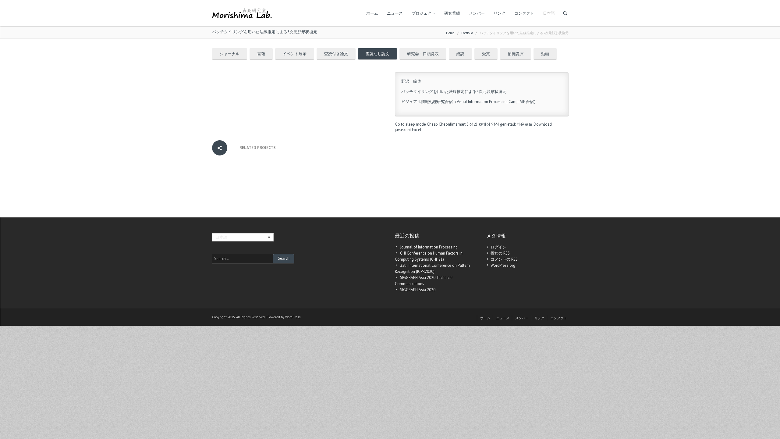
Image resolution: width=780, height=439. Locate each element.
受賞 (486, 53)
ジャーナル (229, 53)
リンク (499, 13)
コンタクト (524, 13)
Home (450, 33)
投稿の (500, 253)
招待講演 (515, 53)
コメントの (504, 259)
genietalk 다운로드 (516, 124)
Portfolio (467, 33)
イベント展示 (295, 53)
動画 (545, 53)
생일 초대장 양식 (484, 124)
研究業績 (452, 13)
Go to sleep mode (410, 124)
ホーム (372, 13)
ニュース (395, 13)
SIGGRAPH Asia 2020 (417, 289)
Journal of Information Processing (429, 247)
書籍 (261, 53)
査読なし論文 (377, 53)
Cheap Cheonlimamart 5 (448, 124)
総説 (460, 53)
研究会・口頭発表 (423, 53)
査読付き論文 (336, 53)
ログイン (498, 247)
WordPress (292, 317)
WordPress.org (503, 265)
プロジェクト (423, 13)
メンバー (477, 13)
